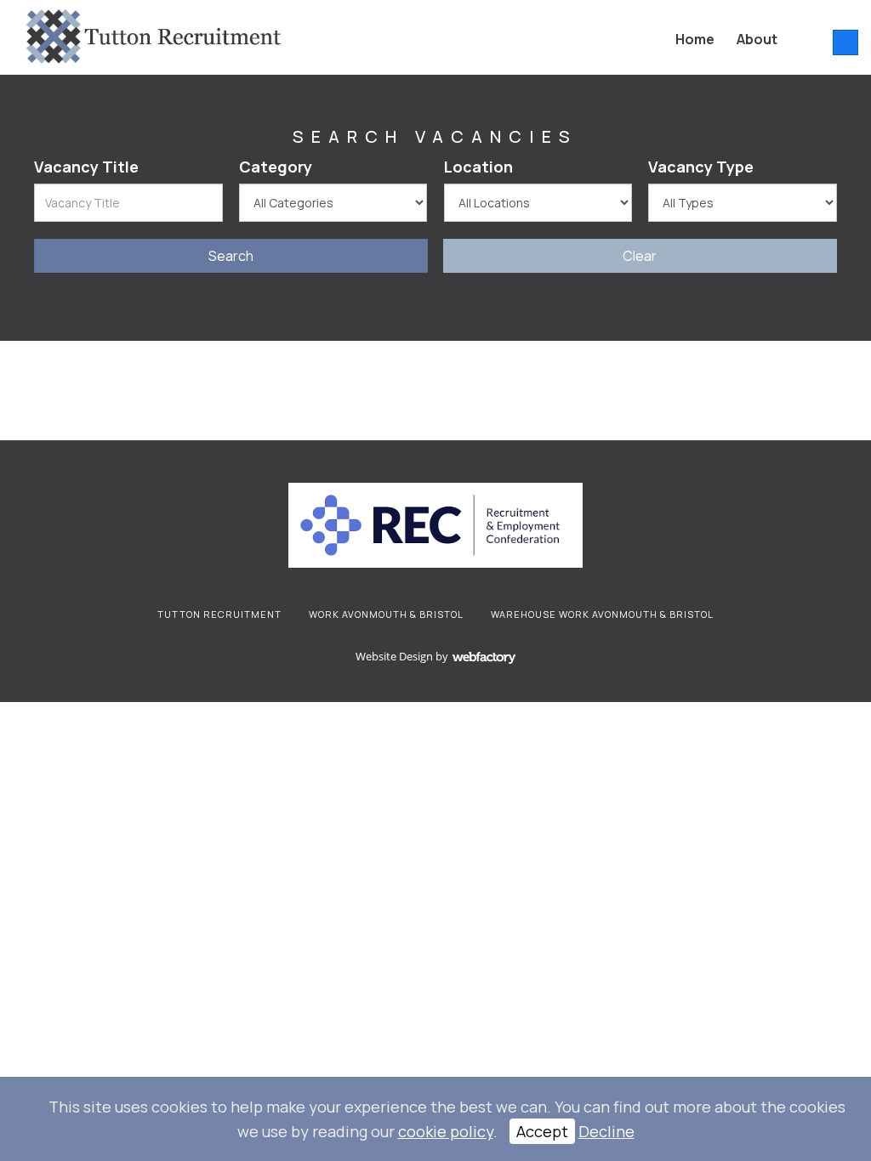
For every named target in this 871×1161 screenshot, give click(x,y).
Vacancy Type (701, 166)
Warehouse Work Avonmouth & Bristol (602, 614)
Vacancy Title (86, 166)
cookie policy (445, 1131)
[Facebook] (845, 42)
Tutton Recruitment (219, 614)
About (757, 39)
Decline (606, 1131)
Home (694, 39)
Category (275, 166)
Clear (640, 255)
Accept (542, 1131)
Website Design (394, 656)
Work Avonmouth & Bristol (386, 614)
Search (230, 255)
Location (478, 166)
